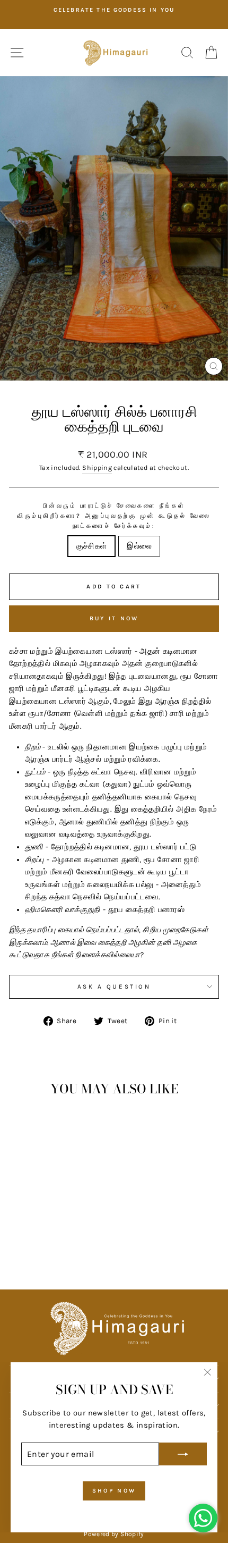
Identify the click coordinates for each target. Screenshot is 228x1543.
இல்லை (139, 546)
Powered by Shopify (114, 1534)
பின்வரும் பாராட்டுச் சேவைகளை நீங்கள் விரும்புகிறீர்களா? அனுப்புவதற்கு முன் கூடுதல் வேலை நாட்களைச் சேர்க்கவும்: (114, 515)
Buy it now (114, 618)
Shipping (97, 467)
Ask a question (114, 986)
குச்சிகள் (91, 546)
